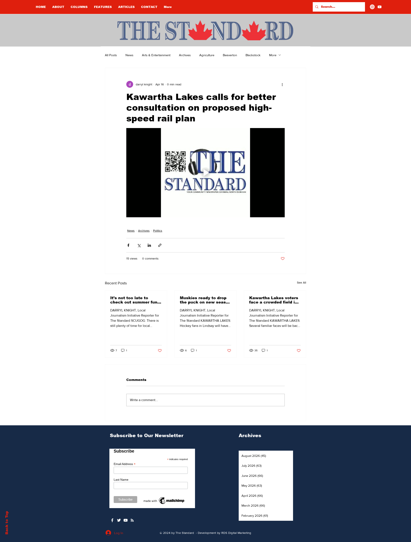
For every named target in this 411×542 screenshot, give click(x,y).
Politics (157, 230)
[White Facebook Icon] (112, 520)
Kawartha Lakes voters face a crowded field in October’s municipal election (273, 300)
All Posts (111, 55)
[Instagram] (372, 7)
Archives (185, 55)
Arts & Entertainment (156, 55)
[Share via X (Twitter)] (139, 245)
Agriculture (206, 55)
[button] (79, 6)
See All (301, 282)
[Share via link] (160, 245)
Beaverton (230, 55)
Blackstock (253, 55)
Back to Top (7, 522)
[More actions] (282, 84)
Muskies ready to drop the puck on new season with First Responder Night (205, 300)
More (272, 55)
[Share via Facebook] (128, 245)
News (129, 55)
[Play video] (205, 172)
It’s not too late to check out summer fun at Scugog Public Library (133, 300)
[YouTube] (379, 7)
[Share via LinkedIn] (149, 245)
